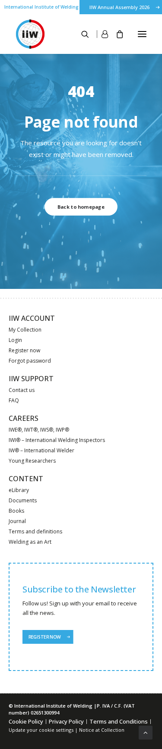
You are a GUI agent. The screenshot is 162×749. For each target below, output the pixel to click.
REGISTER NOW (44, 637)
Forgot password (30, 360)
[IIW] (30, 34)
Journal (17, 521)
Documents (23, 500)
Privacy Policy (66, 721)
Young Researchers (32, 460)
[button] (142, 34)
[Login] (98, 34)
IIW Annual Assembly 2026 (119, 7)
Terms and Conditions (118, 721)
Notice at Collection (101, 730)
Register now (24, 350)
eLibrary (19, 490)
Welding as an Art (30, 541)
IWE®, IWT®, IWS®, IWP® (39, 429)
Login (15, 340)
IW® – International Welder (41, 450)
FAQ (14, 400)
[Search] (81, 34)
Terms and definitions (35, 531)
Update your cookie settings (41, 730)
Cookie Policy (26, 721)
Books (16, 510)
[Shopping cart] (116, 34)
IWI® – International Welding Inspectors (57, 440)
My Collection (25, 329)
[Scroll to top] (145, 731)
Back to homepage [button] (81, 207)
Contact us (22, 390)
